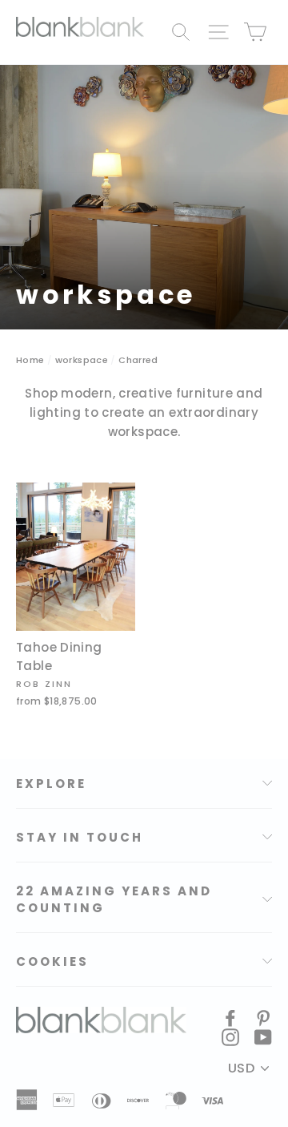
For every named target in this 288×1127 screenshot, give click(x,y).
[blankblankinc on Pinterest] (263, 1017)
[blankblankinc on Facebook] (230, 1017)
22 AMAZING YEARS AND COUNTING (114, 899)
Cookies (52, 961)
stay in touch (79, 837)
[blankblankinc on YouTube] (263, 1036)
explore (51, 783)
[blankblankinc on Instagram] (230, 1036)
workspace (81, 359)
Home (30, 359)
